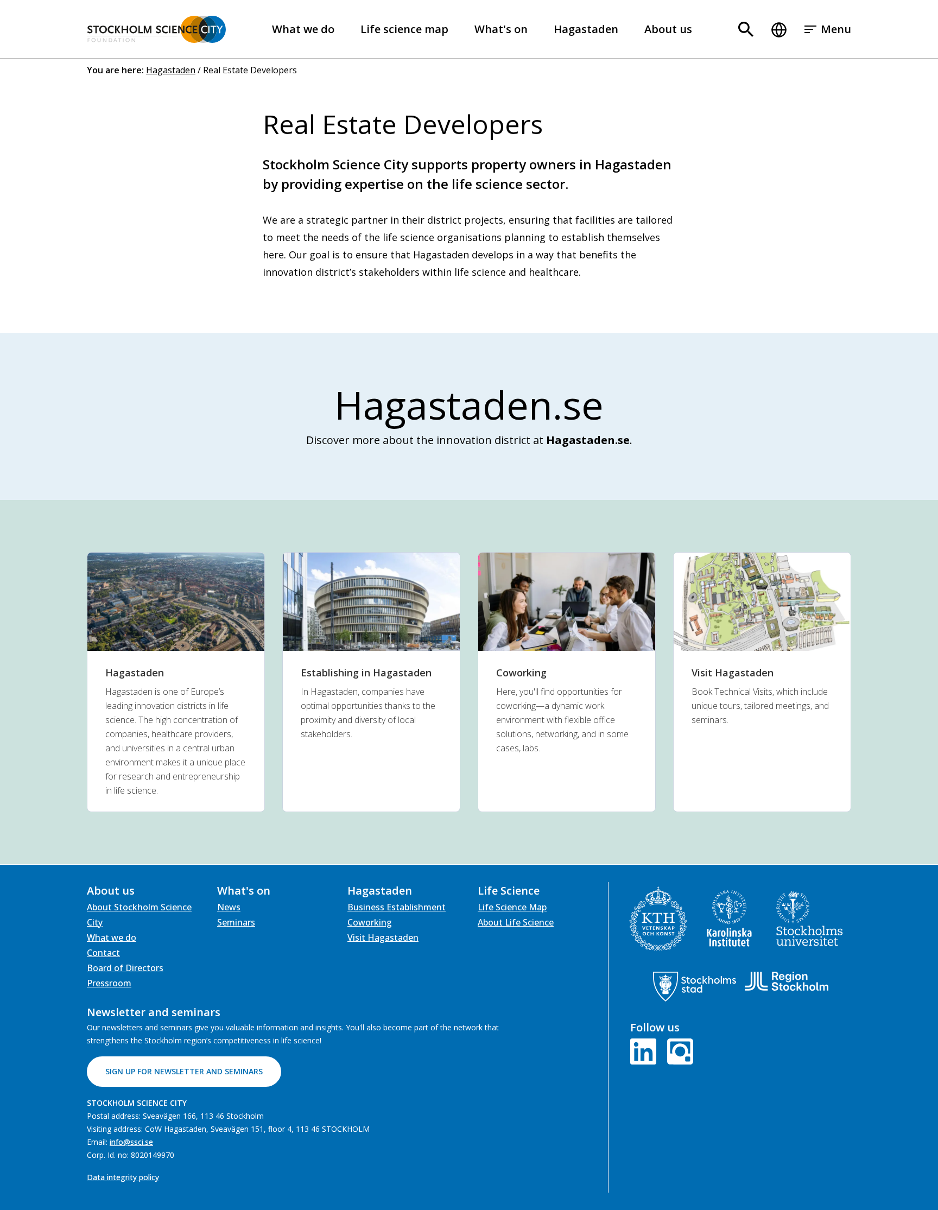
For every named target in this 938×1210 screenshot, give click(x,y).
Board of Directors (125, 968)
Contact (103, 953)
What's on (501, 29)
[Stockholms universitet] (809, 918)
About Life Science (516, 922)
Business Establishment (396, 907)
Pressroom (109, 983)
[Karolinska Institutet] (729, 918)
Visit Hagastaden (383, 937)
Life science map (404, 29)
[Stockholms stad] (694, 987)
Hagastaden (586, 29)
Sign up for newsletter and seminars (184, 1071)
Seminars (236, 922)
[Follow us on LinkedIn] (645, 1050)
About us (668, 29)
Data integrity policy (123, 1177)
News (228, 907)
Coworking (369, 922)
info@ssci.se (131, 1142)
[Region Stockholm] (786, 981)
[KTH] (658, 918)
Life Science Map (512, 907)
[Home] (156, 29)
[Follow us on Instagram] (678, 1050)
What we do (303, 29)
